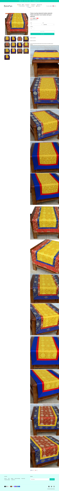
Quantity (31, 26)
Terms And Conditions (7, 479)
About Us (5, 478)
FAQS (9, 478)
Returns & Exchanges (17, 478)
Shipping (31, 19)
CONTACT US (13, 479)
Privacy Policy (23, 478)
